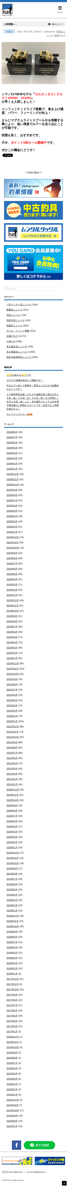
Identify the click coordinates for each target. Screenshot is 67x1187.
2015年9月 (12, 1115)
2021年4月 (12, 768)
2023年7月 (12, 626)
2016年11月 (13, 1042)
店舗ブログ (59, 35)
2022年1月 (12, 721)
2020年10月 (13, 800)
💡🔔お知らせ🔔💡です (19, 375)
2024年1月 (12, 595)
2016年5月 (12, 1073)
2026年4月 (12, 453)
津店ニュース (13, 315)
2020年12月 (13, 789)
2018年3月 (12, 963)
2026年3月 (12, 458)
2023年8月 (12, 621)
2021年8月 (12, 747)
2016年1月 (12, 1094)
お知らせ (11, 341)
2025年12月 (13, 474)
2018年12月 (13, 916)
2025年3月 (12, 521)
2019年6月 (12, 884)
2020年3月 (12, 837)
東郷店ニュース (14, 309)
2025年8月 (12, 495)
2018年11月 (13, 921)
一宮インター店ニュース (19, 304)
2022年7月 (12, 689)
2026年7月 (12, 437)
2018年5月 (12, 952)
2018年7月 (12, 942)
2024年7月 (12, 563)
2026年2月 (12, 463)
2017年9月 (12, 994)
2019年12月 (13, 852)
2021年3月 (12, 774)
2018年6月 (12, 947)
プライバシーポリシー (12, 1172)
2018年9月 (12, 931)
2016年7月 (12, 1063)
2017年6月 (12, 1010)
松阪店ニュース (14, 325)
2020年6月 (12, 821)
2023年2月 (12, 653)
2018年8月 (12, 937)
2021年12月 (13, 726)
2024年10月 (13, 547)
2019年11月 (13, 858)
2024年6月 (12, 568)
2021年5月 (12, 763)
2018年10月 (13, 926)
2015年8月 (12, 1121)
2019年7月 (12, 879)
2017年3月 (12, 1026)
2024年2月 (12, 589)
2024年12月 (13, 537)
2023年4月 (12, 642)
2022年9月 (12, 679)
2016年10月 (13, 1047)
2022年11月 (13, 668)
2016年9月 (12, 1052)
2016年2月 (12, 1089)
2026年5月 (12, 448)
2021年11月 (13, 731)
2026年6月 (12, 442)
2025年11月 (13, 479)
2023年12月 (13, 600)
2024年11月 (13, 542)
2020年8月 (12, 810)
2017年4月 (12, 1021)
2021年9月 (12, 742)
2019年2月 (12, 905)
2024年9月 (12, 553)
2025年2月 (12, 526)
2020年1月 (12, 847)
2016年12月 (13, 1036)
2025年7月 (12, 500)
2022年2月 (12, 716)
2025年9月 (12, 490)
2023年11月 (13, 605)
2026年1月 (12, 469)
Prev (30, 172)
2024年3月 (12, 584)
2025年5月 (12, 511)
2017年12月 (13, 979)
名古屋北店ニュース (17, 346)
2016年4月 (12, 1079)
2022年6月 (12, 695)
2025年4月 (12, 516)
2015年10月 (13, 1110)
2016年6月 (12, 1068)
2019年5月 (12, 889)
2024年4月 (12, 579)
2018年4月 (12, 958)
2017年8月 (12, 1000)
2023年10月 (13, 611)
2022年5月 (12, 700)
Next (36, 172)
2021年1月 (12, 784)
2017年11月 (13, 984)
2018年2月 (12, 968)
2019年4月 (12, 894)
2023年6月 (12, 632)
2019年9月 (12, 868)
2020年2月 (12, 842)
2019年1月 (12, 910)
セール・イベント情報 (18, 330)
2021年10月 (13, 737)
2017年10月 (13, 989)
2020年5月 (12, 826)
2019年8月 (12, 873)
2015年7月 (12, 1126)
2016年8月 (12, 1058)
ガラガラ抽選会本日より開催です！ (25, 380)
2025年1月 (12, 532)
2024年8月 (12, 558)
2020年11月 (13, 795)
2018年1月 (12, 973)
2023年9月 (12, 616)
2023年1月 (12, 658)
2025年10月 (13, 484)
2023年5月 (12, 637)
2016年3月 (12, 1084)
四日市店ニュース (16, 320)
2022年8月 (12, 684)
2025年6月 (12, 505)
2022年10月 (13, 674)
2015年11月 (13, 1105)
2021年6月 (12, 758)
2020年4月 (12, 831)
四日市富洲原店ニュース (19, 357)
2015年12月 (13, 1100)
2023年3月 (12, 647)
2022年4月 (12, 705)
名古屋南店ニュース (17, 352)
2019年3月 (12, 900)
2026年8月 (12, 432)
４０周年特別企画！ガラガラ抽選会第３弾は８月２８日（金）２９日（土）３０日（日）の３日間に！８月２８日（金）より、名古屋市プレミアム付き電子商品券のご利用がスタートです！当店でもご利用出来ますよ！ (33, 401)
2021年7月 (12, 753)
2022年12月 (13, 663)
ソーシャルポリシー (36, 1172)
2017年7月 (12, 1005)
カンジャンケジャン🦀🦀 (20, 414)
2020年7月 (12, 816)
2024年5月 (12, 574)
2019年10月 (13, 863)
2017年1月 (12, 1031)
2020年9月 (12, 805)
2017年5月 (12, 1015)
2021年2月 (12, 779)
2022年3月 (12, 710)
